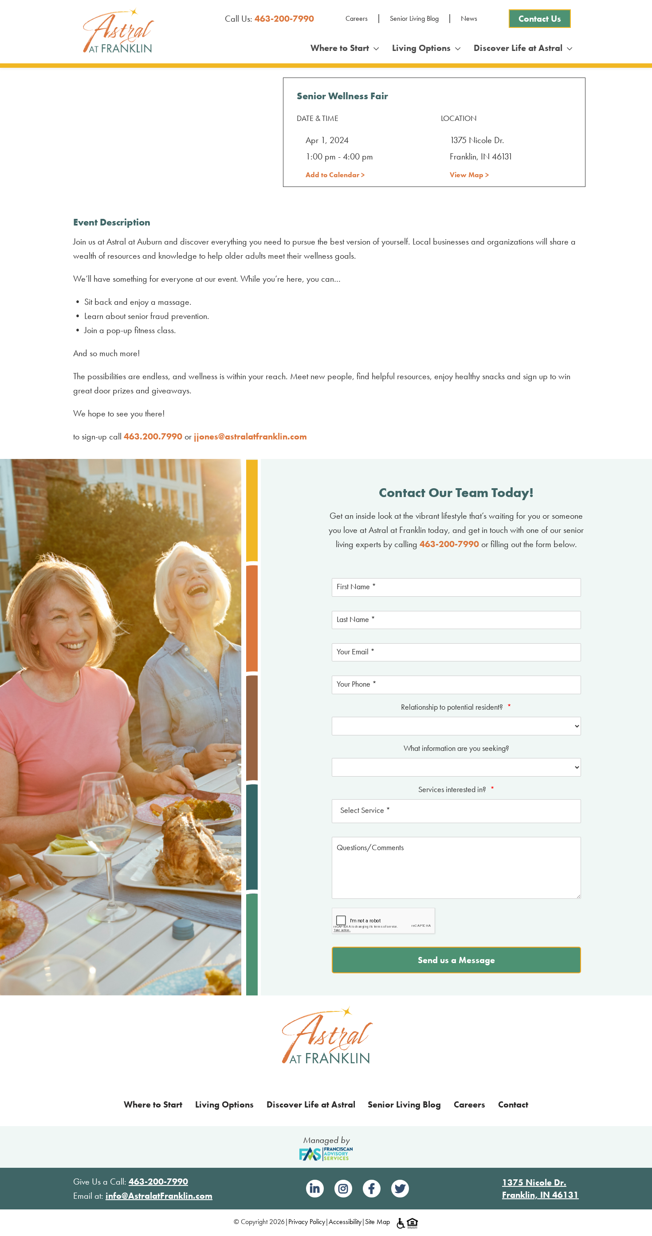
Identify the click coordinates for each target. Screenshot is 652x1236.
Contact (513, 1104)
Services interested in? (456, 789)
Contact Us (539, 18)
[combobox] (456, 811)
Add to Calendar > (335, 174)
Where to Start (341, 48)
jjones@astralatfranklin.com (250, 436)
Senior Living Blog (414, 18)
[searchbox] (456, 811)
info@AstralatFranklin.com (159, 1195)
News (469, 18)
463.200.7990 (153, 436)
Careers (357, 18)
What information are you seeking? (456, 748)
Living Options (423, 48)
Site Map (377, 1221)
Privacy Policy (306, 1221)
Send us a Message (456, 960)
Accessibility (345, 1221)
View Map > (469, 174)
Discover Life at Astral (520, 48)
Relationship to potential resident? (456, 707)
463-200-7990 (284, 18)
